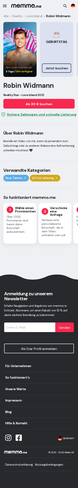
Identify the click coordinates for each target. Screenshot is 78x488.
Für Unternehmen (18, 366)
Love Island (34, 16)
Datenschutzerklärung (19, 464)
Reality (17, 16)
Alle (6, 16)
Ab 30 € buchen (39, 104)
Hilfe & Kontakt (16, 423)
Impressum (13, 400)
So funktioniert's (17, 377)
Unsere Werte (15, 389)
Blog (8, 412)
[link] (73, 6)
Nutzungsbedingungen (49, 464)
